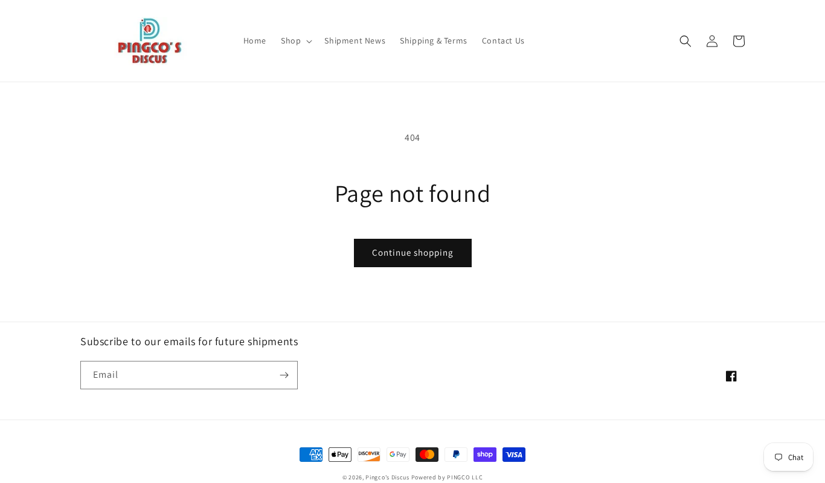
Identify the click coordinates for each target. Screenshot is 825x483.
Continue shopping (413, 252)
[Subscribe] (284, 375)
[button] (295, 40)
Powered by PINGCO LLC (447, 477)
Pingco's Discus (387, 477)
